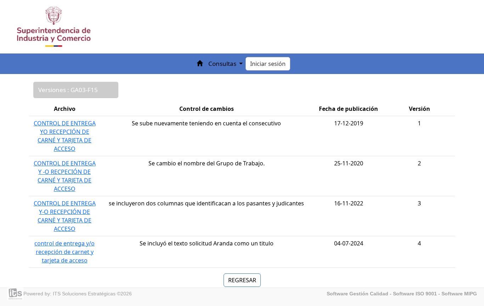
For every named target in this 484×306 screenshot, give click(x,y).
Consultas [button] (223, 64)
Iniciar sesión (268, 64)
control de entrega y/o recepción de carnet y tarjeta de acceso (64, 251)
